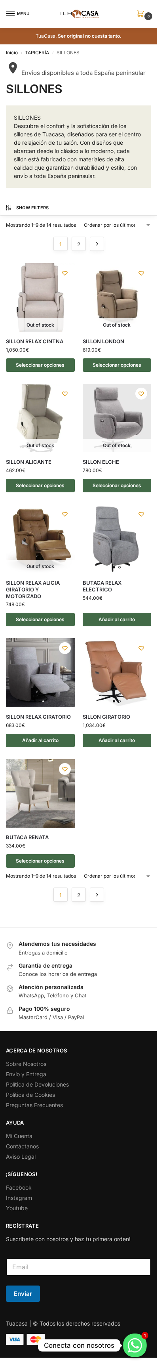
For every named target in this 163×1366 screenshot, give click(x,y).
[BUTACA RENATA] (40, 793)
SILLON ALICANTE (28, 462)
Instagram (19, 1197)
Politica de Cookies (30, 1094)
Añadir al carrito (117, 619)
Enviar (23, 1293)
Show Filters (32, 207)
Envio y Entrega (26, 1074)
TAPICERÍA (37, 52)
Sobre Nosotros (26, 1063)
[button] (142, 14)
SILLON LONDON (103, 341)
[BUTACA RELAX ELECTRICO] (117, 538)
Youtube (17, 1208)
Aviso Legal (21, 1156)
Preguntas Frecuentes (34, 1105)
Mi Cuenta (19, 1136)
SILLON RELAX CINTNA (34, 341)
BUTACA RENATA (27, 837)
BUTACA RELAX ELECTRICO (102, 586)
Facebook (19, 1187)
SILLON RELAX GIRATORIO (38, 717)
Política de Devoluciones (37, 1084)
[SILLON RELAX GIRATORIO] (40, 672)
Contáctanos (22, 1146)
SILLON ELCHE (101, 462)
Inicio (12, 52)
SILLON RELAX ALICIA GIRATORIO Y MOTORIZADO (33, 589)
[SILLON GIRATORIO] (117, 672)
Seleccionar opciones (40, 365)
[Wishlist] (65, 273)
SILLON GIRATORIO (106, 717)
